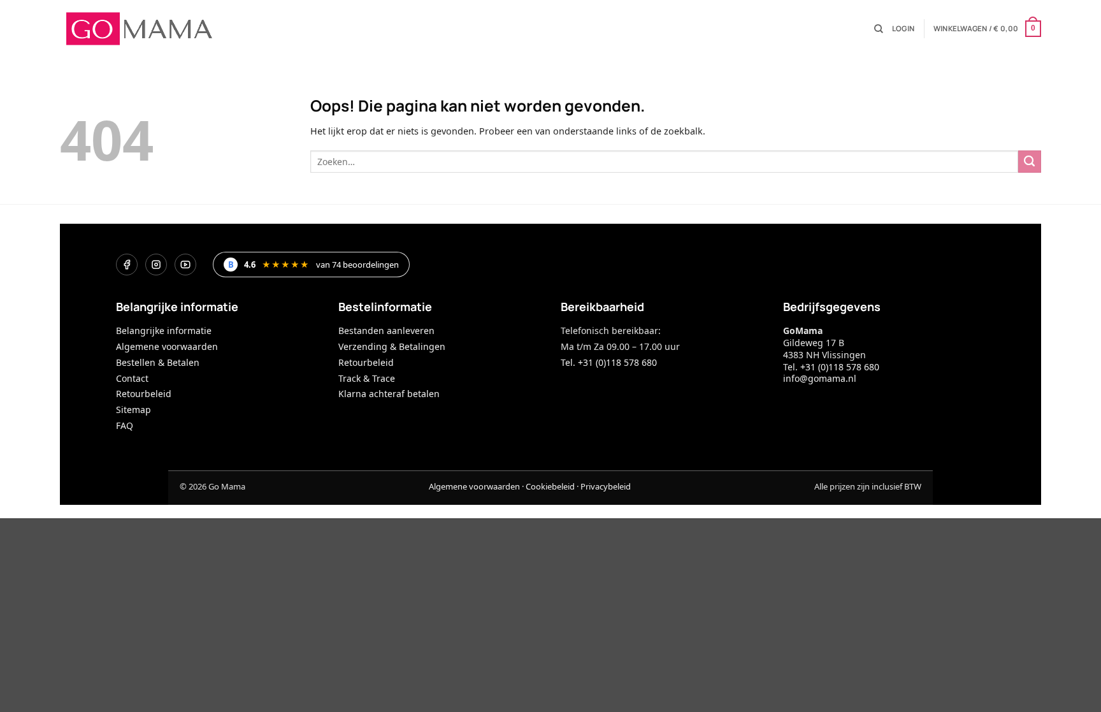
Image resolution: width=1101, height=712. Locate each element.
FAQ (124, 425)
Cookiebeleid (550, 486)
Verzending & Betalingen (391, 346)
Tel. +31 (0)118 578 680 (609, 362)
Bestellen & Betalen (157, 362)
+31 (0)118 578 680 (839, 367)
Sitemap (133, 409)
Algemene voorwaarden (167, 346)
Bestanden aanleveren (386, 330)
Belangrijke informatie (164, 330)
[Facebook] (127, 264)
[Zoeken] (878, 29)
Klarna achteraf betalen (389, 394)
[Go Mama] (139, 29)
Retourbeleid (143, 394)
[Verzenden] (1029, 161)
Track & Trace (366, 378)
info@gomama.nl (819, 378)
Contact (132, 378)
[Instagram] (156, 264)
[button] (903, 29)
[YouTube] (185, 264)
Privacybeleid (605, 486)
